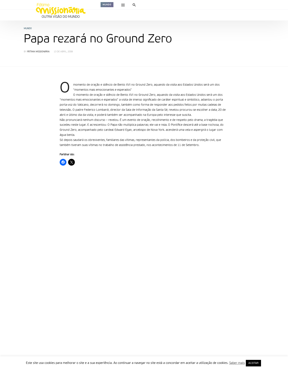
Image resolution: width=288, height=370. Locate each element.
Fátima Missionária (38, 52)
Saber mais (237, 363)
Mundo (107, 5)
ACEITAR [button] (253, 363)
